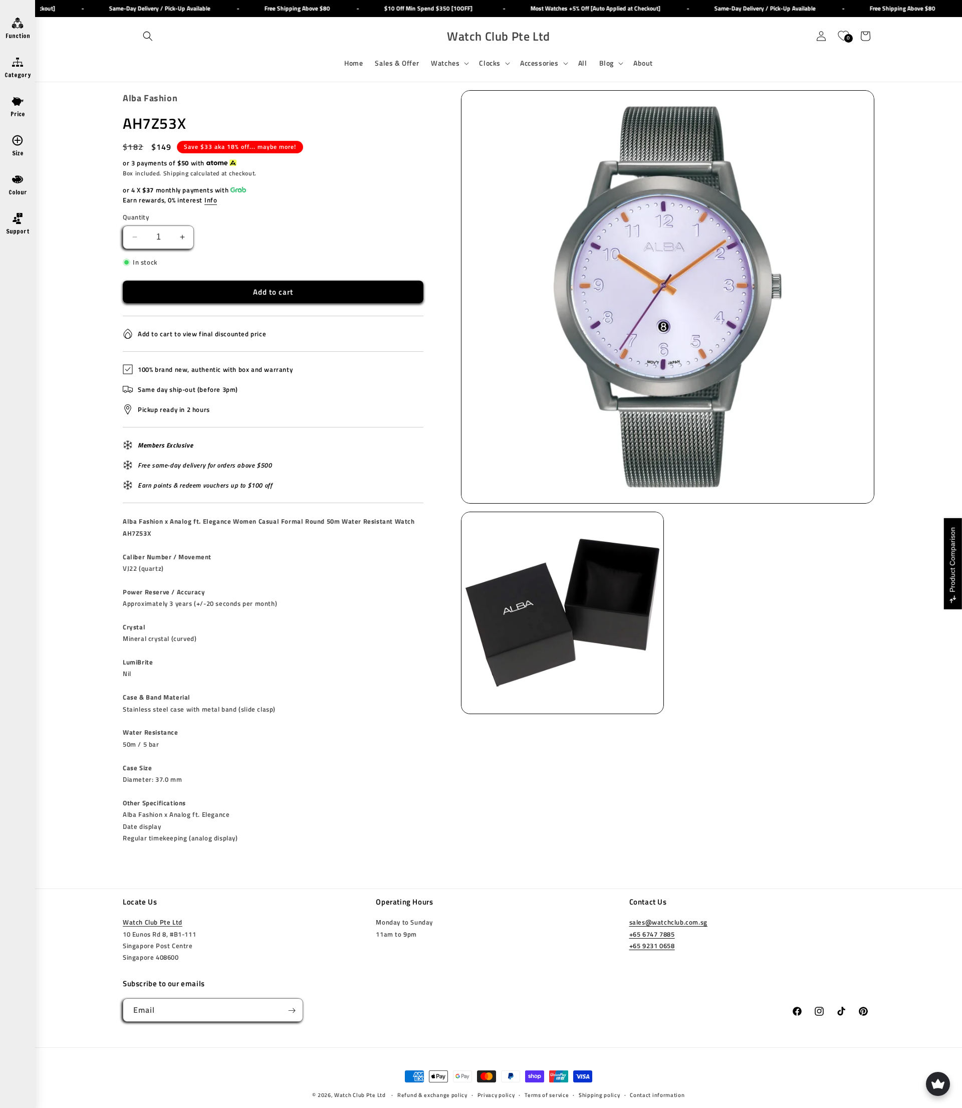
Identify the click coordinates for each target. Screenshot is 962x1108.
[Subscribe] (292, 1010)
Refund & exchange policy (432, 1095)
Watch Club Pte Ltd (152, 923)
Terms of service (547, 1095)
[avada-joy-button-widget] (938, 1084)
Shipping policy (599, 1095)
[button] (148, 36)
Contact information (657, 1095)
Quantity (136, 217)
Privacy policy (496, 1095)
